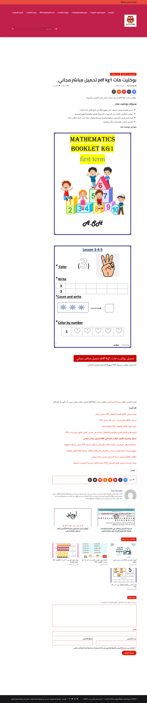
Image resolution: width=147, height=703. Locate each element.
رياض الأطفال (31, 12)
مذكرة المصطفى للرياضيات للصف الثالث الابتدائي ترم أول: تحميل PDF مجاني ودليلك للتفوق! (100, 445)
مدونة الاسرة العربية (114, 402)
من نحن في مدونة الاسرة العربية (40, 699)
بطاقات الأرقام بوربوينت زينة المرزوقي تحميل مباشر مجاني (114, 457)
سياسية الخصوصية (55, 699)
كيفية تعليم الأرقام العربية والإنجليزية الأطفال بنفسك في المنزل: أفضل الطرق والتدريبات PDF (100, 432)
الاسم (134, 629)
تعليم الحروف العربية (98, 12)
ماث (132, 470)
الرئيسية (111, 12)
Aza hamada (131, 85)
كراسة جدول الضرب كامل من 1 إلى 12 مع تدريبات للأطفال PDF (94, 561)
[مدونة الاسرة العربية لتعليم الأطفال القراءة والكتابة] (130, 21)
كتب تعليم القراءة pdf (47, 12)
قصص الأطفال (18, 12)
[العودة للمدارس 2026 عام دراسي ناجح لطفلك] (123, 550)
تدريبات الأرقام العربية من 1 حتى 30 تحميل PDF (117, 420)
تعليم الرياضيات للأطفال (128, 74)
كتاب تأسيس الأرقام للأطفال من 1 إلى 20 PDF (123, 585)
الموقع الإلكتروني (88, 638)
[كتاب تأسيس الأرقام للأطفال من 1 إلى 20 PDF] (123, 575)
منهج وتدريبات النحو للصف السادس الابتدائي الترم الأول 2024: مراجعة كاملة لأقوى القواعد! (101, 451)
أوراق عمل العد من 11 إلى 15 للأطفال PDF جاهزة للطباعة (65, 561)
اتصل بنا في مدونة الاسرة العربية (20, 699)
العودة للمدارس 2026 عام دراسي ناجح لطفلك (125, 561)
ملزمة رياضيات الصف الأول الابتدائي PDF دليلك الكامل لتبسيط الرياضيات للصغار (104, 463)
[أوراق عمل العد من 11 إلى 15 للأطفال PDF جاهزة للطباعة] (65, 550)
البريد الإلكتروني (131, 638)
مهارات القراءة (63, 12)
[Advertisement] (73, 54)
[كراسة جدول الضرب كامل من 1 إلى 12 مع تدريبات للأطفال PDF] (94, 550)
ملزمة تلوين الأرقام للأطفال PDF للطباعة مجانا (119, 426)
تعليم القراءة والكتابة (80, 12)
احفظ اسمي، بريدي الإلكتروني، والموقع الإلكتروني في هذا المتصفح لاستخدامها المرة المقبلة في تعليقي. (104, 648)
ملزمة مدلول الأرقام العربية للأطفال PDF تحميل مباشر (115, 414)
